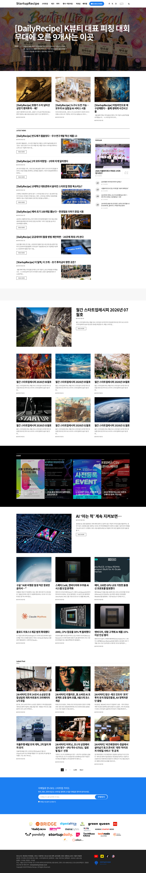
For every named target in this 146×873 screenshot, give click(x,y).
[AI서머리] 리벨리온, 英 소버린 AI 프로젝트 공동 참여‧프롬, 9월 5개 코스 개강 (72, 698)
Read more (22, 152)
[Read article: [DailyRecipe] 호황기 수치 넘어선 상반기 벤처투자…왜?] (33, 89)
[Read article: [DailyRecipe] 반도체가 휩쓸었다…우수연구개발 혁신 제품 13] (76, 145)
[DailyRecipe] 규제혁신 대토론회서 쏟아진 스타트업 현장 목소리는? (49, 186)
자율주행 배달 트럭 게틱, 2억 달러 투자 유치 (33, 746)
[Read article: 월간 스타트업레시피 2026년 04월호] (112, 366)
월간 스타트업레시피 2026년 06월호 (33, 382)
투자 (57, 3)
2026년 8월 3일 (80, 318)
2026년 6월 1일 (59, 393)
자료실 (78, 3)
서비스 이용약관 (39, 856)
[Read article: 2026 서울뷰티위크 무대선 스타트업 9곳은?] (112, 156)
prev (129, 65)
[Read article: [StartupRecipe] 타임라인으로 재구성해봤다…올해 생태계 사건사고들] (112, 89)
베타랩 (85, 3)
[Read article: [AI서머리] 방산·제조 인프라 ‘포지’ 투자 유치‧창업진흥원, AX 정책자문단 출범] (112, 678)
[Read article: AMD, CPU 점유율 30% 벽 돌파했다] (72, 616)
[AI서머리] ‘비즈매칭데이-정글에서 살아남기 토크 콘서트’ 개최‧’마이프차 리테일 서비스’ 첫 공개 (111, 747)
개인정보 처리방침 (28, 856)
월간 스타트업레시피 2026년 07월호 (102, 312)
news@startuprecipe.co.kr (38, 865)
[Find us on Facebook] (109, 3)
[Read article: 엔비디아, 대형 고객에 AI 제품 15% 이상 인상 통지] (112, 616)
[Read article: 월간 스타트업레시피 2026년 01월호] (112, 409)
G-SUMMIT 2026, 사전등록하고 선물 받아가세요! (87, 493)
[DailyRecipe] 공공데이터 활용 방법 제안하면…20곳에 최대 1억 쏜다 (50, 237)
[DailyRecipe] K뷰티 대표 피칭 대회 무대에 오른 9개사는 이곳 (72, 32)
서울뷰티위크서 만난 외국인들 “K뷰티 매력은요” (115, 188)
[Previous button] (17, 479)
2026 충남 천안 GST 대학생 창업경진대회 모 (58, 493)
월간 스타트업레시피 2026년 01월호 (112, 425)
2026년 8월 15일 (21, 139)
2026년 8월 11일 (21, 240)
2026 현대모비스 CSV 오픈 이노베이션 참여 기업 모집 (115, 493)
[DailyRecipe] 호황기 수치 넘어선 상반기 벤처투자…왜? (33, 106)
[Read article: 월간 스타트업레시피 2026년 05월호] (72, 366)
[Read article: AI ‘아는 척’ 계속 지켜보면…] (44, 533)
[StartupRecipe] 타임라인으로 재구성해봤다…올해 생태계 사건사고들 (111, 108)
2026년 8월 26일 (81, 520)
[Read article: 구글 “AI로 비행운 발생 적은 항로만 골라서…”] (33, 569)
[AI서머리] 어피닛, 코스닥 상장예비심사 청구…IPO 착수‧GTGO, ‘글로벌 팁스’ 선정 (114, 196)
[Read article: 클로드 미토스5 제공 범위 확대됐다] (33, 616)
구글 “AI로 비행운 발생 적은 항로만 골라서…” (33, 586)
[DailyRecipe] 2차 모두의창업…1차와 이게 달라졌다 (42, 161)
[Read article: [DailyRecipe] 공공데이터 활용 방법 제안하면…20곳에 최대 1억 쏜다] (76, 246)
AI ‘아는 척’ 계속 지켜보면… (99, 516)
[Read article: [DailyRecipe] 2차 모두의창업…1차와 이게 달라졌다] (76, 171)
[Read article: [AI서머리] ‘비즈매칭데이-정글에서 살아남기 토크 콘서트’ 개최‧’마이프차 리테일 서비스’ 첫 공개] (112, 728)
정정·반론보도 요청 (67, 856)
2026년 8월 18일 (99, 120)
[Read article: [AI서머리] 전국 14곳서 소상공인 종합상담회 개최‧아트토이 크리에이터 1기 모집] (33, 678)
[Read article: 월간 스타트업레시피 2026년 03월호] (33, 409)
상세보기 (52, 802)
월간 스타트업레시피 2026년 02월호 (72, 425)
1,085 (75, 770)
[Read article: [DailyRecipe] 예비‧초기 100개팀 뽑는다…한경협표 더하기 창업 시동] (76, 221)
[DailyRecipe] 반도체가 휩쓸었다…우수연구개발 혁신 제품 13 (46, 136)
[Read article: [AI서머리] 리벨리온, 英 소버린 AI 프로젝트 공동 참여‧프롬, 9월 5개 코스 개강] (72, 678)
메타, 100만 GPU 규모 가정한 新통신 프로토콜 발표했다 (111, 586)
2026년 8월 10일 (21, 266)
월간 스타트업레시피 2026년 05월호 (72, 382)
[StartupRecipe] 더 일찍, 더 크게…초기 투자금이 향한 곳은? (46, 262)
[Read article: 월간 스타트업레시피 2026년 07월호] (44, 327)
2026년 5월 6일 (99, 393)
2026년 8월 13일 (21, 190)
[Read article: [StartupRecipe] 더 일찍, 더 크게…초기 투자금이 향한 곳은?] (76, 272)
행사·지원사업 (68, 3)
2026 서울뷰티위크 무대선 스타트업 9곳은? (107, 172)
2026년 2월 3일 (99, 436)
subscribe (97, 3)
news (19, 689)
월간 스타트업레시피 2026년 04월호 (112, 382)
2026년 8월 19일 (60, 117)
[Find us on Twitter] (112, 3)
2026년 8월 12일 (21, 215)
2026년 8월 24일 (24, 498)
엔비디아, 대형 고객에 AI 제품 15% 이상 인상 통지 (111, 633)
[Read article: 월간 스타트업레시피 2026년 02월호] (72, 409)
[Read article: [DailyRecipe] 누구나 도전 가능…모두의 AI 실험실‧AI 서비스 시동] (72, 89)
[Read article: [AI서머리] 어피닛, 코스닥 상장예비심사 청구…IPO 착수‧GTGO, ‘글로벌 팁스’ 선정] (72, 728)
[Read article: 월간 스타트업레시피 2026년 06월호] (33, 366)
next (137, 65)
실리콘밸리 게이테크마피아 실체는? (111, 182)
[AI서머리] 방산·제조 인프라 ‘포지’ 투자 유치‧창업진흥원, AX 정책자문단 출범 (111, 698)
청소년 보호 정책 (49, 856)
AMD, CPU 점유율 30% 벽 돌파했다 (72, 632)
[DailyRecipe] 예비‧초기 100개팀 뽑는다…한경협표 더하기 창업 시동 (50, 211)
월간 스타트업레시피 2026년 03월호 (33, 425)
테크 (52, 3)
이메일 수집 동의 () (48, 802)
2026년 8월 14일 (21, 165)
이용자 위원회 (78, 856)
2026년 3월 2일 (59, 436)
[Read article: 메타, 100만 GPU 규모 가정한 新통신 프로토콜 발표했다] (112, 569)
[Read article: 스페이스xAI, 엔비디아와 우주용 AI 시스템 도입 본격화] (72, 569)
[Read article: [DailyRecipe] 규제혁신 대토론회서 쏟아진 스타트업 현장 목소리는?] (76, 196)
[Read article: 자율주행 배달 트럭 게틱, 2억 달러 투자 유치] (33, 728)
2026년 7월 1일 (20, 393)
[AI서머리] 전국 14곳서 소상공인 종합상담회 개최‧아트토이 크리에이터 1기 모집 (33, 698)
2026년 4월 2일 (20, 436)
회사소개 (19, 856)
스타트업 (45, 3)
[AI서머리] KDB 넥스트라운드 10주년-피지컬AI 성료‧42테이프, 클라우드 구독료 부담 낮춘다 (115, 204)
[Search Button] (129, 3)
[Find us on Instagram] (116, 3)
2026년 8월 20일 (21, 117)
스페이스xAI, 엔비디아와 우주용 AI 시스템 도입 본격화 (72, 586)
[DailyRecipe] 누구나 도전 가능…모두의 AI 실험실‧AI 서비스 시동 (72, 106)
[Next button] (128, 479)
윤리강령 (57, 856)
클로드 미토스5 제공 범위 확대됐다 (32, 632)
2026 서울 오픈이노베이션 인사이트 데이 (30, 493)
